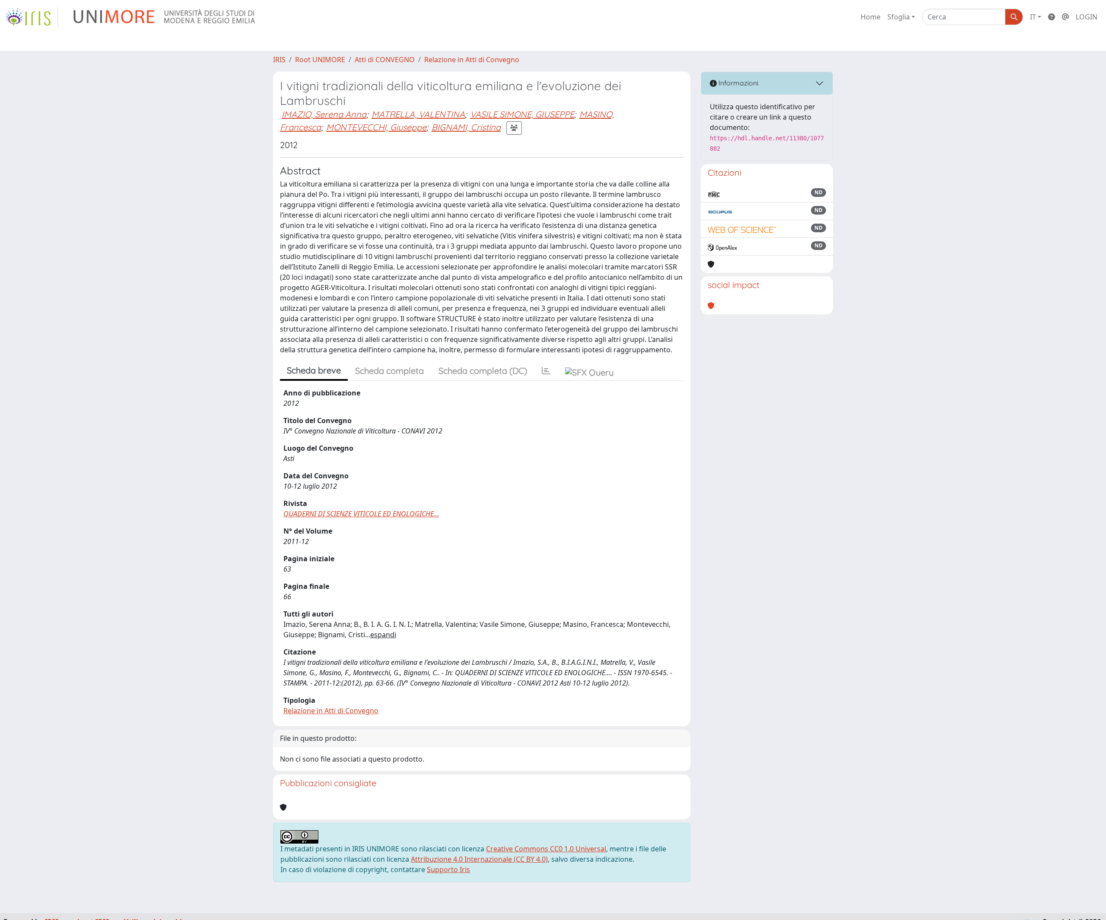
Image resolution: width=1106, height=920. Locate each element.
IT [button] (1033, 17)
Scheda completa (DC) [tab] (483, 370)
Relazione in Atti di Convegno (471, 59)
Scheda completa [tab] (389, 370)
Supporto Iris (448, 869)
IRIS (279, 59)
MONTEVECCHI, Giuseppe (376, 127)
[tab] (546, 371)
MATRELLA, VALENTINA (418, 114)
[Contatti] (1065, 16)
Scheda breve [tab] (314, 370)
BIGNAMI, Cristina (466, 127)
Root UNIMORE (320, 59)
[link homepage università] (165, 16)
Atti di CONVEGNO (385, 59)
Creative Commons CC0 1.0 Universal (546, 849)
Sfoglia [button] (898, 17)
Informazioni (737, 83)
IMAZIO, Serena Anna (324, 114)
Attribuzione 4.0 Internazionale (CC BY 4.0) (479, 859)
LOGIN (1086, 17)
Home (870, 17)
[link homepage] (31, 16)
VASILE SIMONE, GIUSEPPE (522, 114)
